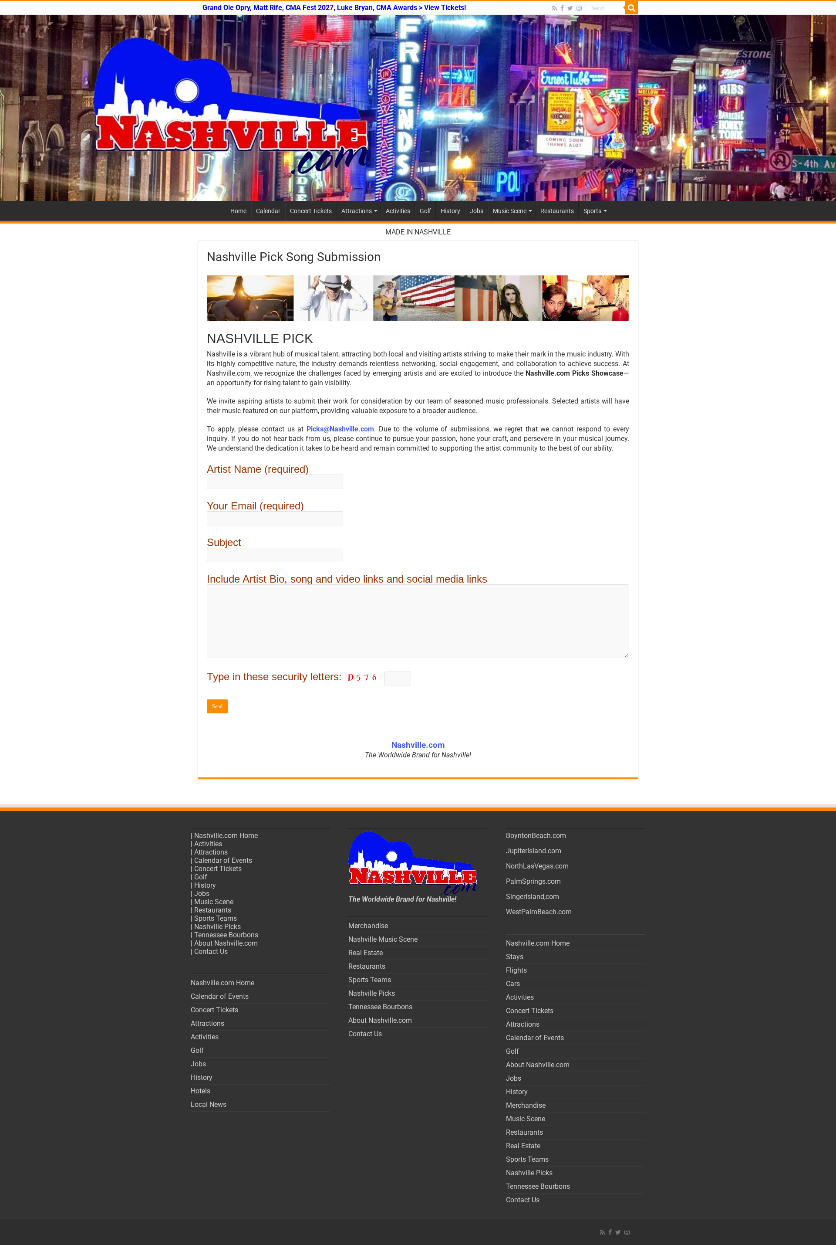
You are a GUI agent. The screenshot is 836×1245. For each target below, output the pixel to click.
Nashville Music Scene (383, 939)
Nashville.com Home (226, 835)
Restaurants (557, 210)
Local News (208, 1104)
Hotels (200, 1091)
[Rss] (554, 8)
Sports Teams (215, 918)
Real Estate (365, 953)
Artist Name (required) (258, 469)
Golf (425, 210)
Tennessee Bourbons (226, 935)
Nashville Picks (217, 927)
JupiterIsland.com (533, 851)
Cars (513, 984)
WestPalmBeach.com (539, 912)
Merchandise (368, 926)
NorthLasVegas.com (537, 866)
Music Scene (509, 210)
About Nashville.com (226, 943)
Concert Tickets (311, 210)
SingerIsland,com (532, 896)
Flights (516, 970)
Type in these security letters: (276, 676)
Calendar (268, 210)
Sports (592, 210)
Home (238, 210)
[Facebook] (562, 8)
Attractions (356, 210)
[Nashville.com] (418, 108)
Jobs (476, 210)
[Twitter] (570, 8)
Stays (514, 957)
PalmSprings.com (533, 881)
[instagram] (579, 8)
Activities (398, 210)
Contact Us (211, 951)
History (450, 210)
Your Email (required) (255, 506)
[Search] (631, 7)
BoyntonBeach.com (536, 835)
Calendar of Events (223, 860)
